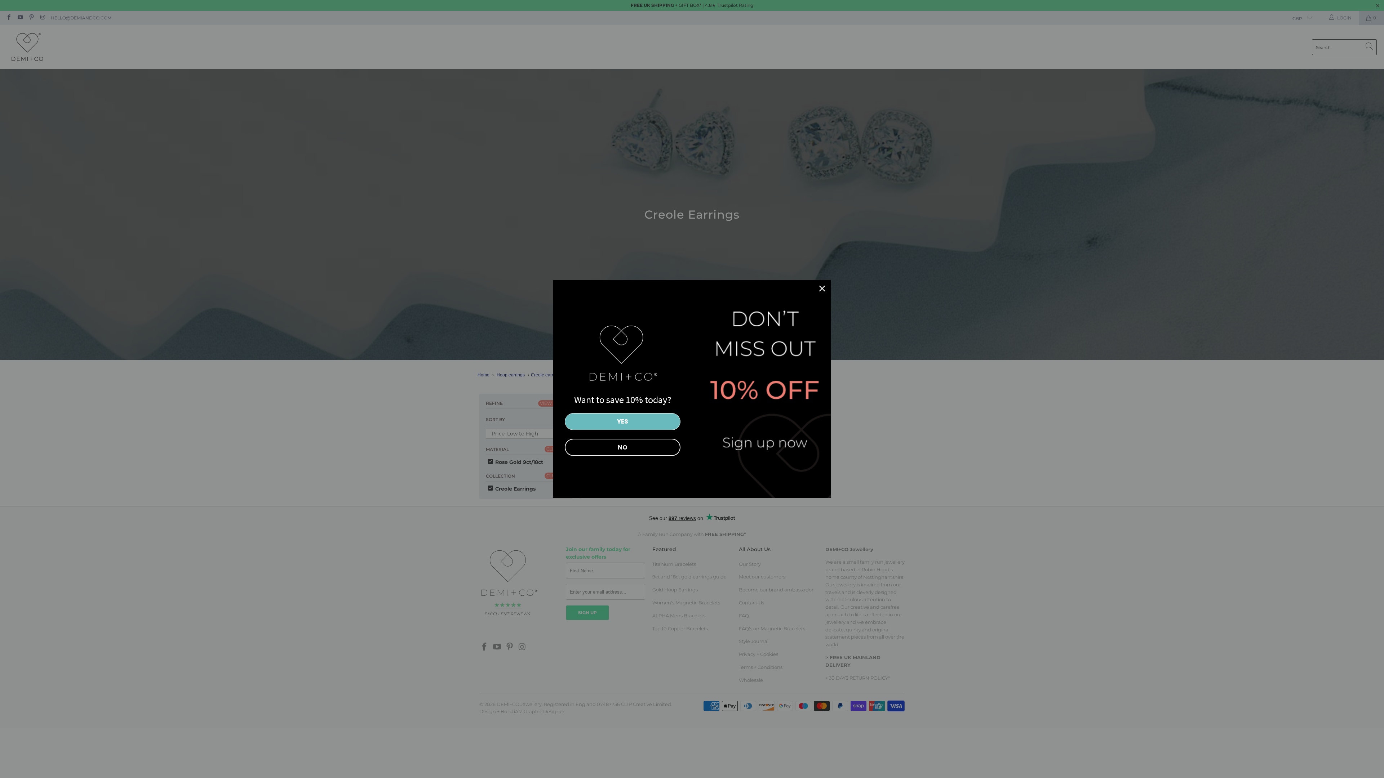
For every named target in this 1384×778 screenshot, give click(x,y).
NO (622, 447)
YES (622, 421)
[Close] (822, 288)
